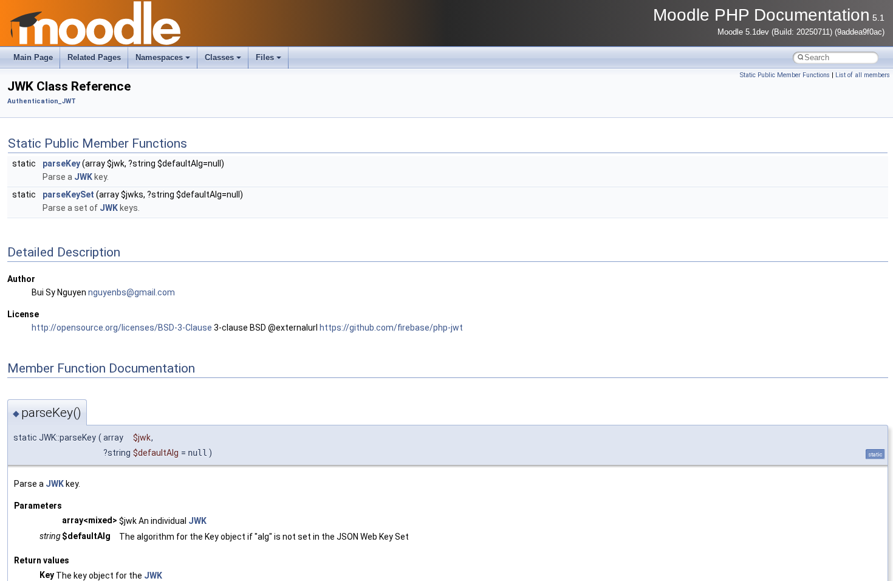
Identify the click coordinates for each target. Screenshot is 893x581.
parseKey (61, 163)
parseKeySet (68, 194)
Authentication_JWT (41, 101)
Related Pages (94, 57)
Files (265, 57)
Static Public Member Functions (785, 75)
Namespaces (159, 57)
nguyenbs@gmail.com (131, 292)
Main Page (33, 57)
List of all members (862, 75)
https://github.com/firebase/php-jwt (391, 327)
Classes (219, 57)
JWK (83, 177)
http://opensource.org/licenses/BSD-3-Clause (122, 327)
